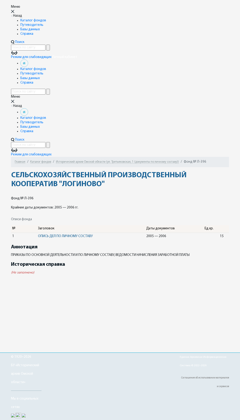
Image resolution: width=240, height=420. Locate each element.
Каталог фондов (33, 20)
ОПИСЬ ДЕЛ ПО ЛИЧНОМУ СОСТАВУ (65, 236)
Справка (26, 34)
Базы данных (30, 29)
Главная (20, 161)
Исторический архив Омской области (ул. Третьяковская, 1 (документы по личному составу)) (117, 161)
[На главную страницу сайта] (24, 63)
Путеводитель (31, 25)
